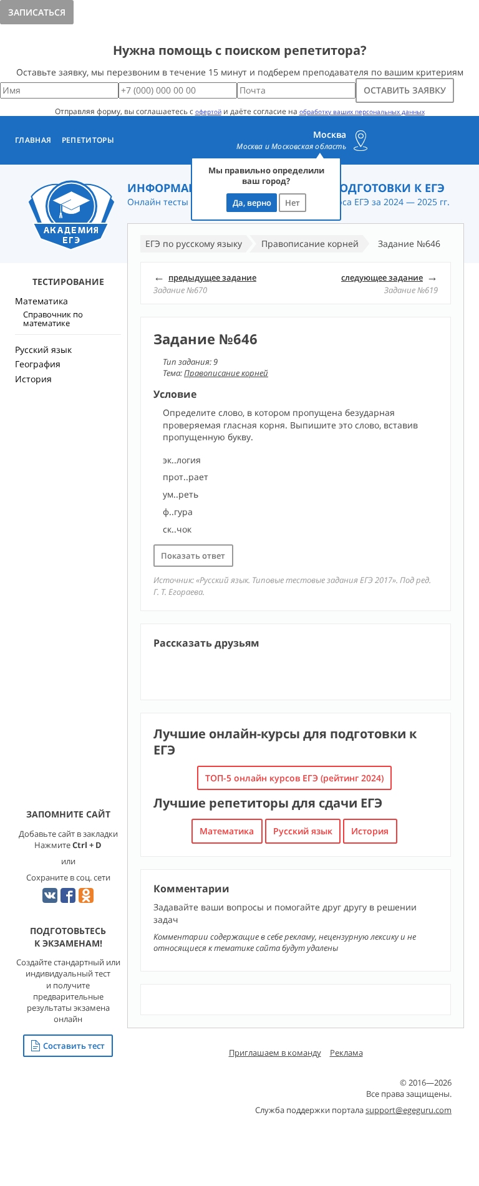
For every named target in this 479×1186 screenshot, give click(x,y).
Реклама (346, 1052)
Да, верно (252, 202)
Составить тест (74, 1045)
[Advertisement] (68, 609)
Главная (33, 140)
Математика (227, 831)
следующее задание (382, 277)
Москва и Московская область (291, 147)
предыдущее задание (212, 277)
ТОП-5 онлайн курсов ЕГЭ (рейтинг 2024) (294, 778)
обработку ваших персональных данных (362, 111)
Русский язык (302, 831)
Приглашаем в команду (275, 1052)
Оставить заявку (405, 90)
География (37, 364)
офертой (208, 111)
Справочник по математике (53, 318)
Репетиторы (88, 140)
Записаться (36, 12)
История (370, 831)
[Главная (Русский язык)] (71, 215)
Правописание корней (226, 372)
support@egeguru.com (408, 1110)
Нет (292, 202)
